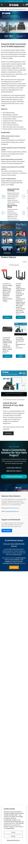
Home (2, 9)
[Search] (23, 4)
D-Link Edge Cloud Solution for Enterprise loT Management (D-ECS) (20, 342)
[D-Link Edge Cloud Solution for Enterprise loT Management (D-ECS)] (20, 329)
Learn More (14, 567)
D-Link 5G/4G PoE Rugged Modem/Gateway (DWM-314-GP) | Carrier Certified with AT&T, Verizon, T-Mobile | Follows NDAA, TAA (7, 344)
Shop (6, 9)
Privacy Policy (10, 828)
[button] (8, 433)
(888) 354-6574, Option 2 (14, 471)
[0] (26, 4)
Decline (13, 836)
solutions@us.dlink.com (14, 468)
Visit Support (7, 530)
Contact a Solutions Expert (14, 476)
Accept (13, 832)
